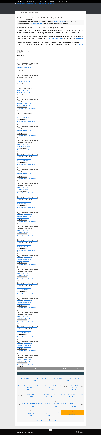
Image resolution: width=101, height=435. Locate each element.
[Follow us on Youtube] (81, 432)
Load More (20, 366)
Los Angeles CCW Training (59, 21)
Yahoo (25, 108)
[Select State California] (50, 52)
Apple (34, 108)
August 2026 (49, 368)
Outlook (30, 108)
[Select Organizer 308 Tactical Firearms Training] (50, 51)
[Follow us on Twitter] (83, 432)
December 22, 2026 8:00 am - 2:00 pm (29, 17)
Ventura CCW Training (38, 23)
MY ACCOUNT (65, 1)
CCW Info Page (79, 44)
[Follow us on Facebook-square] (79, 432)
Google (20, 108)
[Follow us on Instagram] (77, 432)
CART (59, 1)
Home (17, 1)
